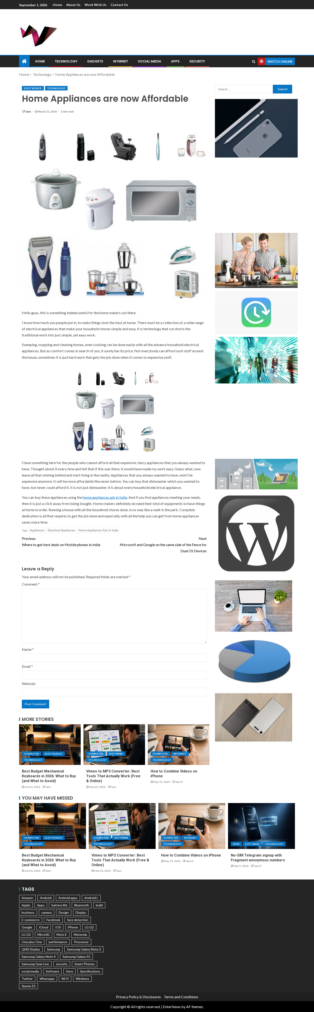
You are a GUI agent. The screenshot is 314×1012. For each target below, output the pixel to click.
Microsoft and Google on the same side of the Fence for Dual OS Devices (163, 544)
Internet (120, 61)
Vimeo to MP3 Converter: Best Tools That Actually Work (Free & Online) (113, 776)
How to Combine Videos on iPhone (191, 855)
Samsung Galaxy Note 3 (84, 949)
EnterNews (172, 1006)
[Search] (254, 61)
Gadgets (95, 61)
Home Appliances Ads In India (98, 530)
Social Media (149, 61)
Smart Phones (84, 964)
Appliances (37, 530)
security (62, 964)
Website (28, 683)
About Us (73, 5)
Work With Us (95, 5)
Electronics (33, 88)
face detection (77, 920)
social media (30, 971)
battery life (59, 905)
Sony (69, 971)
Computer (31, 753)
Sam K (179, 782)
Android (45, 898)
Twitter (27, 979)
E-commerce (31, 920)
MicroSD (43, 934)
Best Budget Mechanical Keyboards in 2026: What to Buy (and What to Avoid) (49, 776)
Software (116, 753)
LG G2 (89, 927)
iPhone (73, 927)
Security (197, 61)
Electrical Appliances (61, 530)
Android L (91, 898)
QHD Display (31, 949)
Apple (26, 905)
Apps (175, 61)
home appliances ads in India (105, 497)
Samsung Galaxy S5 (76, 956)
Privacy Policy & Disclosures (138, 997)
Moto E (62, 934)
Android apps (67, 898)
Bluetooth (81, 905)
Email (27, 666)
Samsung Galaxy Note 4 (39, 956)
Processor (81, 942)
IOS (58, 927)
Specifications (90, 971)
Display (81, 912)
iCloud (43, 927)
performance (58, 942)
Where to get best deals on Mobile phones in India (61, 541)
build (99, 905)
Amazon (27, 898)
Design (64, 912)
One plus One (32, 942)
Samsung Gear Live (35, 964)
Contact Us (119, 5)
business (28, 912)
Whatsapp (47, 979)
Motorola (80, 934)
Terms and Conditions (181, 997)
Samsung (53, 949)
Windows (82, 979)
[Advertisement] (205, 31)
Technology (66, 61)
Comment (31, 584)
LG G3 (26, 934)
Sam (28, 111)
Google (27, 927)
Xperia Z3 (28, 986)
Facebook (53, 920)
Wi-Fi (65, 979)
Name (28, 649)
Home (57, 5)
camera (46, 912)
